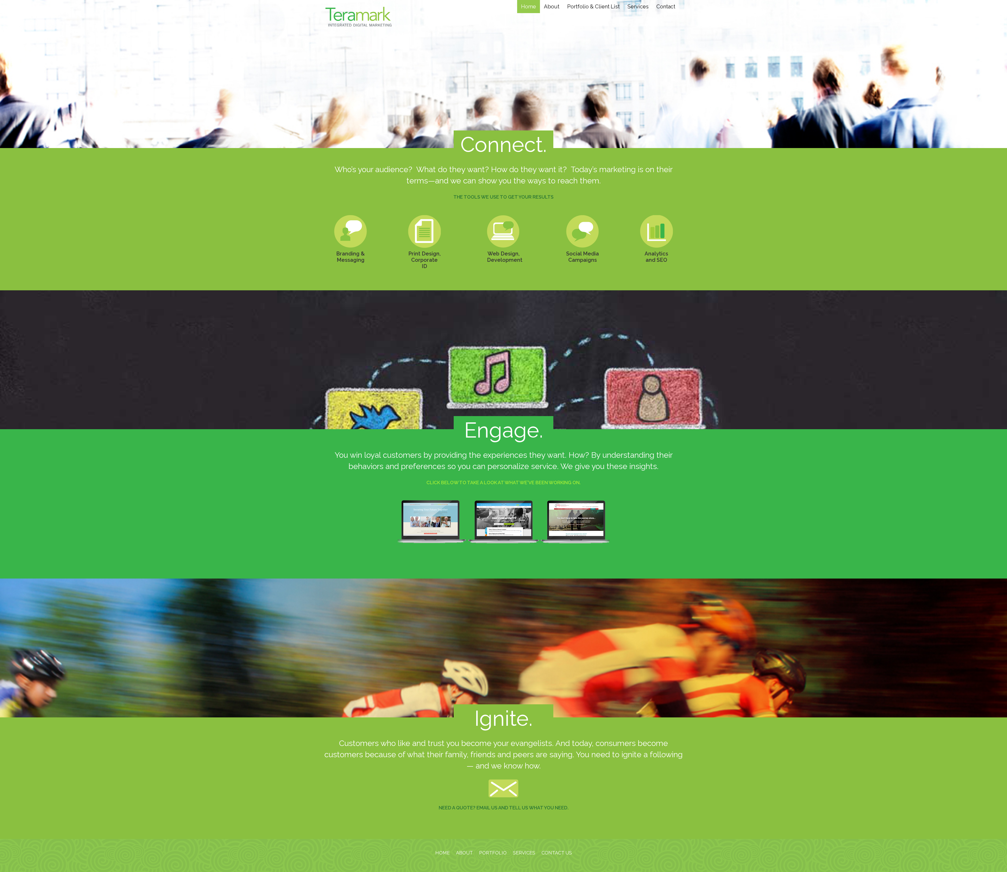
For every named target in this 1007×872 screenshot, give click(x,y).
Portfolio (493, 852)
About (551, 6)
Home (528, 6)
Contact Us (557, 852)
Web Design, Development (503, 256)
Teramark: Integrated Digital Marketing (358, 16)
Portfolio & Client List (593, 6)
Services (638, 6)
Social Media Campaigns (582, 256)
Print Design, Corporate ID (424, 259)
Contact (665, 6)
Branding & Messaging (350, 256)
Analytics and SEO (656, 256)
